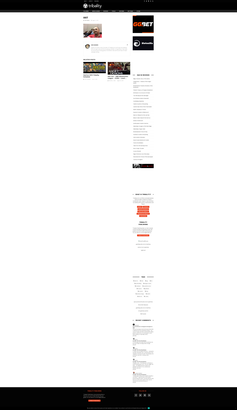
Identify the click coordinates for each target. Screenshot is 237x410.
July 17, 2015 (94, 79)
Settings (130, 11)
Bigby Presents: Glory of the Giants (141, 78)
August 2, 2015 (95, 20)
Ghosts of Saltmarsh (138, 120)
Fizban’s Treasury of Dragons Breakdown (143, 90)
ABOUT (139, 206)
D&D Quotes (143, 314)
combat (146, 296)
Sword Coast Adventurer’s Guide (141, 140)
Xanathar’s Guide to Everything (140, 134)
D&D (142, 280)
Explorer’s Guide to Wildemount (141, 112)
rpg (147, 280)
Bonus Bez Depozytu (143, 304)
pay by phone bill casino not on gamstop (143, 301)
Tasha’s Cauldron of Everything (140, 104)
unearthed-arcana (147, 286)
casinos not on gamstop (143, 247)
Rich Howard (88, 79)
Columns (86, 11)
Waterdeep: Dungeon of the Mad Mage (142, 126)
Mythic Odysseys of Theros (139, 109)
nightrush (143, 250)
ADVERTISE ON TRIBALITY (143, 213)
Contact (90, 1)
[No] (235, 408)
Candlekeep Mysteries (138, 101)
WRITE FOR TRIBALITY (143, 211)
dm (151, 280)
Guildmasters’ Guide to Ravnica (140, 123)
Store (138, 11)
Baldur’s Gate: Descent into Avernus (141, 117)
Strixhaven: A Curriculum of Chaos (141, 92)
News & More (96, 11)
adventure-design (140, 293)
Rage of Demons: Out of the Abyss (141, 154)
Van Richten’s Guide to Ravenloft (141, 98)
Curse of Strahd (137, 151)
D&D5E (148, 293)
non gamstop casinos (143, 311)
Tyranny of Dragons (138, 159)
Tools (113, 11)
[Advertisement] (131, 6)
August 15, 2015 (120, 80)
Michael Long (112, 80)
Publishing (96, 1)
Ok (148, 408)
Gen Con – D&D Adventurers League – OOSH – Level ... (118, 77)
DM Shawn (87, 20)
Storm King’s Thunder (138, 148)
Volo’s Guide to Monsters (139, 137)
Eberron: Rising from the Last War (141, 115)
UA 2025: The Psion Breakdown (139, 340)
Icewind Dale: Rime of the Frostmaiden (142, 106)
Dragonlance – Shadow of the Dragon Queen (142, 82)
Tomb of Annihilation (138, 142)
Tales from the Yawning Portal (140, 145)
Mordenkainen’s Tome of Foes (140, 131)
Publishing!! (143, 216)
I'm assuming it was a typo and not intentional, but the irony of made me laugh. (143, 343)
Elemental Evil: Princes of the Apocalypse (143, 156)
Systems (121, 11)
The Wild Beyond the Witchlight (140, 95)
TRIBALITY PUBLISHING (143, 235)
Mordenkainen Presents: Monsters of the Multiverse (143, 86)
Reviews (105, 11)
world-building (138, 283)
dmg (147, 291)
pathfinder (147, 288)
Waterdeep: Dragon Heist (139, 129)
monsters (141, 291)
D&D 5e (136, 280)
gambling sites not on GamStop (143, 244)
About (85, 1)
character (140, 288)
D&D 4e (140, 296)
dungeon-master (147, 283)
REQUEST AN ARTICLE (143, 209)
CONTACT (146, 206)
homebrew (138, 286)
